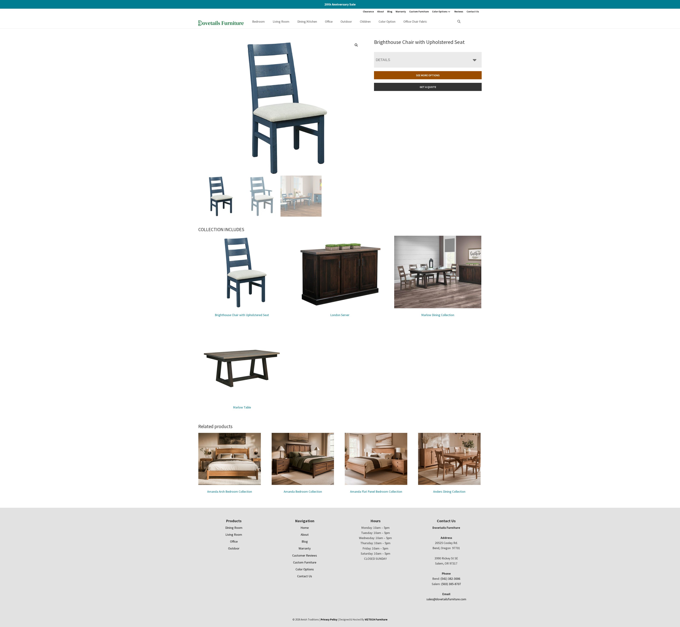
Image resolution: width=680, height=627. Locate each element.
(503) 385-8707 (451, 584)
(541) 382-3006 (450, 579)
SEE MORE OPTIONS (428, 75)
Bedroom (258, 21)
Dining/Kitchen (307, 21)
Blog (389, 11)
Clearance (368, 11)
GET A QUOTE (428, 87)
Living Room (281, 21)
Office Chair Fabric (415, 21)
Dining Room (233, 528)
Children (365, 21)
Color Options (439, 11)
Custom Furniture (419, 11)
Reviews (458, 11)
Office (329, 21)
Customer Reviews (304, 555)
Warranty (401, 11)
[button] (356, 45)
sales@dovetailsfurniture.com (446, 599)
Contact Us (473, 11)
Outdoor (346, 21)
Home (305, 528)
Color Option (387, 21)
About (380, 11)
